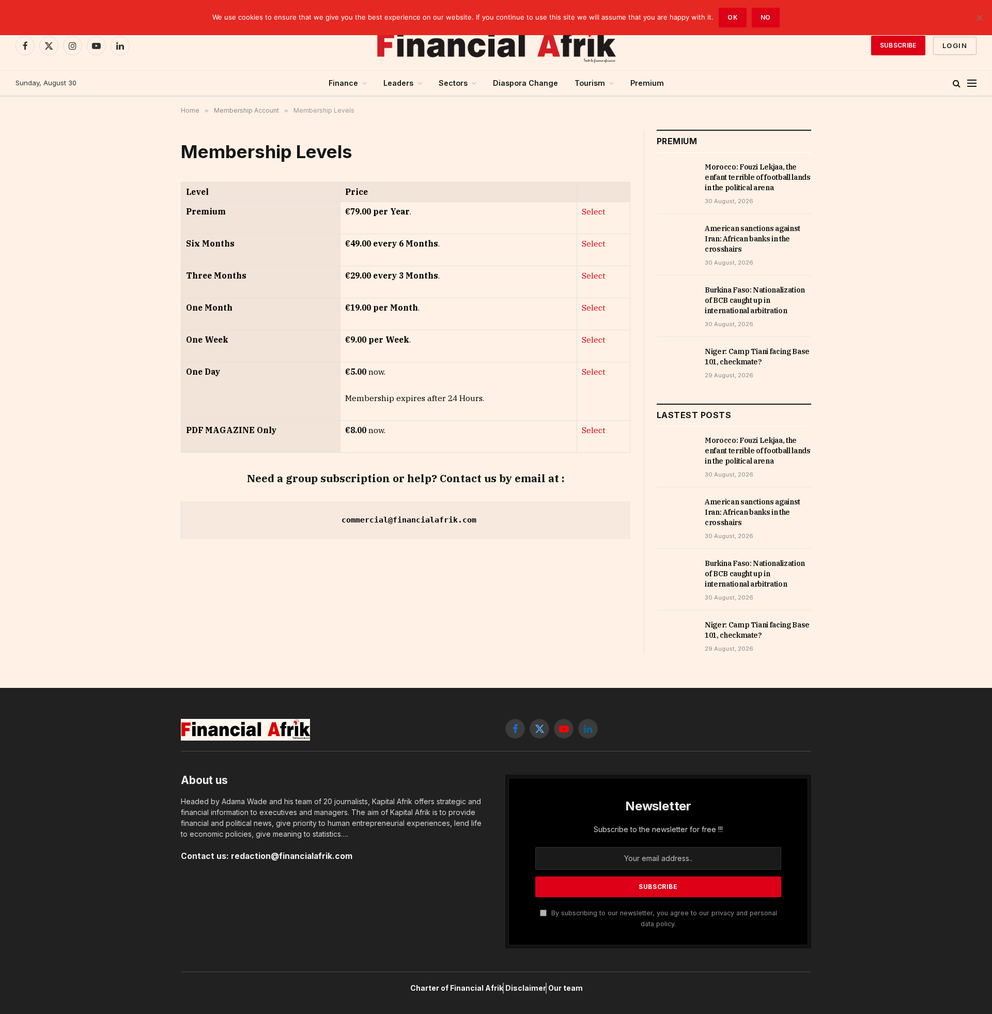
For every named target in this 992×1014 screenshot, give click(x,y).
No (766, 17)
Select (594, 211)
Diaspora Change (525, 83)
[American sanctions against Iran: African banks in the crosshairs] (676, 239)
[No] (979, 17)
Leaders (398, 83)
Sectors (453, 83)
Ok (732, 17)
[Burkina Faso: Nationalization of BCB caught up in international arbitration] (676, 301)
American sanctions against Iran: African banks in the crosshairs (752, 239)
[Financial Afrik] (496, 45)
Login (954, 45)
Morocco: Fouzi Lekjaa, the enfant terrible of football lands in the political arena (757, 177)
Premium (647, 83)
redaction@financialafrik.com (291, 856)
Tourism (590, 83)
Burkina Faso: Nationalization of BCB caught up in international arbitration (755, 300)
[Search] (957, 83)
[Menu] (972, 83)
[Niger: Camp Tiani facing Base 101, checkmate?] (676, 362)
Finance (343, 83)
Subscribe (898, 45)
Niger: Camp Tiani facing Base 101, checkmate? (757, 356)
